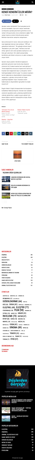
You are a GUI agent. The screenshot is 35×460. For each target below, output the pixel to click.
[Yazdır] (27, 133)
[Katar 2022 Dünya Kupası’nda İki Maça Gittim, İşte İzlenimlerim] (6, 195)
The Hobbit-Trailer (27, 144)
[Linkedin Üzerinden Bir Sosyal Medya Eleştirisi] (6, 179)
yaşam (18, 336)
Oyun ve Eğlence (6, 277)
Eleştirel (4, 257)
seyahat (5, 327)
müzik (21, 321)
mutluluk (14, 321)
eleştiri (22, 307)
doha (13, 304)
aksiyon (6, 295)
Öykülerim (4, 275)
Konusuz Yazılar (6, 270)
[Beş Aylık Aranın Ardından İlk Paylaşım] (6, 187)
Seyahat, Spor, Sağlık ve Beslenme (11, 283)
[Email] (23, 133)
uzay (22, 333)
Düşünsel (10, 6)
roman (26, 324)
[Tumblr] (30, 133)
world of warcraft (8, 336)
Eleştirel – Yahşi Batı (7, 119)
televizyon (6, 333)
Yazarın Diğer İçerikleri (12, 173)
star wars (6, 330)
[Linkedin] (19, 133)
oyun (13, 324)
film (19, 310)
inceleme (10, 316)
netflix (5, 324)
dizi (5, 304)
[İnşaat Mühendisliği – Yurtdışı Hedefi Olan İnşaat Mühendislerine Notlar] (6, 410)
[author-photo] (17, 158)
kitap (6, 319)
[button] (3, 2)
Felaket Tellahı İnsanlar (24, 109)
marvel (6, 321)
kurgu (14, 319)
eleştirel (9, 307)
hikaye (22, 313)
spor (25, 328)
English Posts (5, 260)
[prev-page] (3, 202)
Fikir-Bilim (4, 262)
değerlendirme (12, 301)
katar (22, 316)
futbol (6, 313)
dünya (21, 304)
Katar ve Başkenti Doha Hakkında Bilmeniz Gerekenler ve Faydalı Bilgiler (22, 401)
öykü (14, 339)
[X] (7, 133)
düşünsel (28, 304)
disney (25, 301)
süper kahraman (15, 330)
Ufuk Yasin (7, 15)
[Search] (32, 2)
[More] (21, 21)
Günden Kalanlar (6, 265)
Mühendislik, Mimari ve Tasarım (10, 272)
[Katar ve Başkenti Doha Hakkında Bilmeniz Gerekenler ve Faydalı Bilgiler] (6, 402)
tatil (23, 330)
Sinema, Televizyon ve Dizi (9, 285)
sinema (16, 327)
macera (21, 319)
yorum (6, 339)
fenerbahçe (8, 310)
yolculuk (25, 336)
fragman (28, 310)
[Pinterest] (11, 133)
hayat (14, 313)
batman (21, 295)
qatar (20, 324)
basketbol (13, 295)
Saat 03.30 (5, 144)
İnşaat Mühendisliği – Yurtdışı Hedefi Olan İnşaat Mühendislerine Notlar (21, 409)
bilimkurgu (7, 298)
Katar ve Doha (10, 9)
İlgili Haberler (7, 170)
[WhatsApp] (15, 133)
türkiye (14, 333)
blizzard (16, 298)
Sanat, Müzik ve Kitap (7, 280)
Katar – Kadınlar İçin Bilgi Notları (20, 416)
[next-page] (5, 202)
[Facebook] (3, 133)
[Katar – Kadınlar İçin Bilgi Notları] (6, 418)
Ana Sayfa (4, 6)
